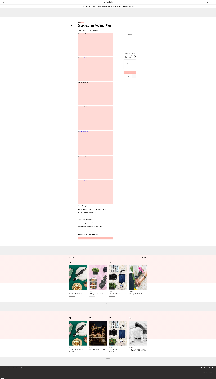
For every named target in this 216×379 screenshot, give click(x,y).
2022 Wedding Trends (128, 6)
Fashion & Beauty (102, 6)
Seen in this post (99, 226)
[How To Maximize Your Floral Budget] (98, 333)
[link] (108, 2)
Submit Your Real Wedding (28, 367)
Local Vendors (117, 6)
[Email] (71, 28)
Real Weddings (86, 6)
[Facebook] (71, 25)
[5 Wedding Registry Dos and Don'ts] (118, 277)
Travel (110, 6)
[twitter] (210, 368)
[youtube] (213, 368)
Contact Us (15, 367)
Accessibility (20, 367)
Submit (130, 72)
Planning (93, 6)
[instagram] (204, 368)
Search (4, 367)
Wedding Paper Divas (91, 212)
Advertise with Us (9, 367)
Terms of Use (211, 372)
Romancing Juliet (90, 219)
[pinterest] (207, 368)
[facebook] (201, 368)
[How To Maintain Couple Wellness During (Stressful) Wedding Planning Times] (138, 333)
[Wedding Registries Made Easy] (78, 277)
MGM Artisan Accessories (91, 223)
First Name (126, 60)
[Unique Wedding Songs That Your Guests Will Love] (138, 277)
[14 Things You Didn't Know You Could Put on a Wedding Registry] (98, 277)
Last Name (126, 63)
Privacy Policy (204, 372)
